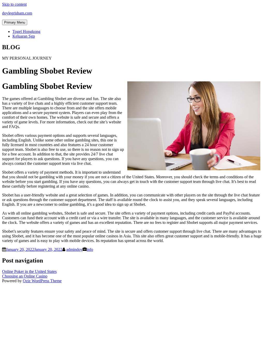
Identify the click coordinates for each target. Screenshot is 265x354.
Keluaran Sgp (23, 36)
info (90, 249)
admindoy (74, 249)
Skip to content (14, 4)
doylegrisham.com (17, 13)
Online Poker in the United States (29, 271)
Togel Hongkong (26, 31)
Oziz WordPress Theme (42, 281)
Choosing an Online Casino (24, 276)
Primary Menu (14, 22)
